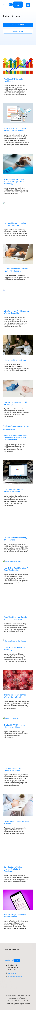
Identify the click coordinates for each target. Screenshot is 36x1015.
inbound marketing (18, 780)
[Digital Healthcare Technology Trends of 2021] (18, 515)
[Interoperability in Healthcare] (18, 336)
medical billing (9, 925)
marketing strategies (11, 626)
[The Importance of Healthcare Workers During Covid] (18, 671)
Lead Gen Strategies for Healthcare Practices (13, 769)
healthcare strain (15, 703)
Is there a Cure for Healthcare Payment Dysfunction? (16, 270)
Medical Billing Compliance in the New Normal (15, 916)
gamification (8, 232)
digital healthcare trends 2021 (14, 548)
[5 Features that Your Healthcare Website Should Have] (18, 291)
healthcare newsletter (11, 139)
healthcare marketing (20, 89)
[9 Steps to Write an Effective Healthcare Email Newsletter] (18, 104)
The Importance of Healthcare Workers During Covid (15, 696)
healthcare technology (11, 91)
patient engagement (21, 144)
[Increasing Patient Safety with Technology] (18, 382)
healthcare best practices (12, 701)
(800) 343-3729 (13, 973)
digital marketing (18, 85)
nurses (24, 705)
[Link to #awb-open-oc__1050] (28, 5)
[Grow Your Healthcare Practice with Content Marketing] (18, 594)
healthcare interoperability (12, 368)
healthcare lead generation (19, 777)
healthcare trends (10, 142)
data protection (11, 828)
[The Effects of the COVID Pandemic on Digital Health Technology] (18, 156)
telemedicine (8, 737)
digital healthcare (19, 188)
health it (15, 232)
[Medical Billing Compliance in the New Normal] (18, 891)
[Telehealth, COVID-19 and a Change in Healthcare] (11, 719)
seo (20, 327)
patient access (14, 93)
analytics (9, 365)
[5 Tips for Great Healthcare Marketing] (14, 641)
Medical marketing (22, 142)
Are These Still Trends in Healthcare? (13, 80)
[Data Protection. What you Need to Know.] (18, 796)
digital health (8, 85)
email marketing (21, 135)
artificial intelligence (13, 409)
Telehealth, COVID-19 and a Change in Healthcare (14, 726)
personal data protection (18, 833)
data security (21, 828)
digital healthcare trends (20, 546)
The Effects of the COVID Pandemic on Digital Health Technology (14, 181)
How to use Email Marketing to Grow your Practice (16, 569)
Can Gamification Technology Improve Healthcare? (15, 224)
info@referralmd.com (15, 976)
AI (4, 365)
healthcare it (8, 89)
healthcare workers (15, 705)
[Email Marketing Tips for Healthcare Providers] (18, 461)
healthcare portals (22, 277)
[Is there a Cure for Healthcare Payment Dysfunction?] (18, 245)
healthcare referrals (17, 656)
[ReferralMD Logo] (8, 4)
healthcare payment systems (15, 276)
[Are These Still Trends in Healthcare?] (18, 57)
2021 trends (8, 544)
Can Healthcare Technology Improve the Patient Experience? (14, 869)
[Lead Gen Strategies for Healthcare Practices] (18, 747)
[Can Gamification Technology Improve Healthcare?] (18, 203)
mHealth (14, 627)
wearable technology (19, 881)
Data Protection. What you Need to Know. (16, 822)
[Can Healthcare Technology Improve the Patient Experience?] (18, 843)
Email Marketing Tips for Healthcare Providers (13, 490)
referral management (19, 95)
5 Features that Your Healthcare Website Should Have (16, 312)
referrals (16, 786)
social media (8, 146)
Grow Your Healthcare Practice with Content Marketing (16, 618)
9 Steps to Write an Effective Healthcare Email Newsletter (15, 129)
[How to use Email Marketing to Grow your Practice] (12, 561)
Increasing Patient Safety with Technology (15, 403)
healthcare (7, 87)
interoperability (11, 370)
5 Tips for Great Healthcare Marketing (14, 648)
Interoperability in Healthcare (15, 360)
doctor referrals (9, 921)
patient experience (19, 325)
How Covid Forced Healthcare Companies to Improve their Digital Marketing (15, 438)
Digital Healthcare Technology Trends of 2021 (15, 539)
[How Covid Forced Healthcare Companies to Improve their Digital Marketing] (18, 426)
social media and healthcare (13, 631)
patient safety (14, 414)
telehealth (16, 735)
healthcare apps (17, 87)
